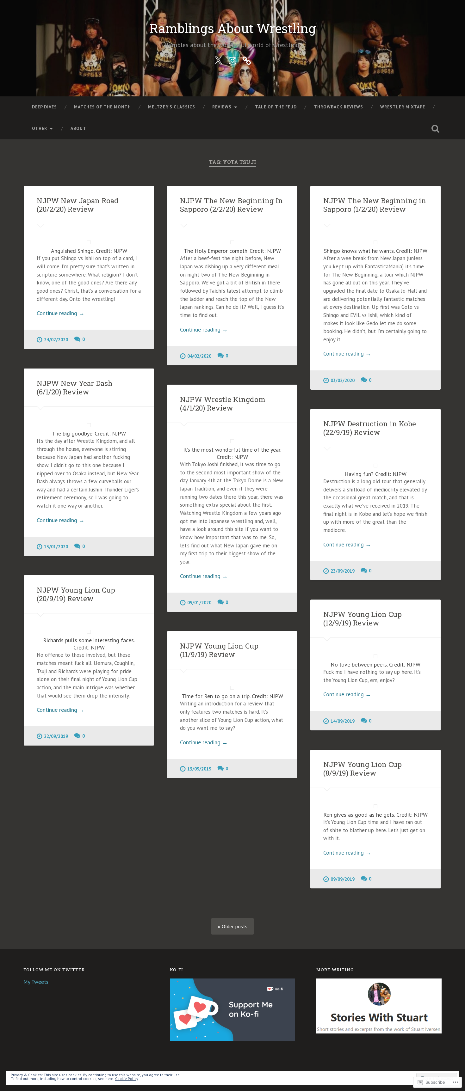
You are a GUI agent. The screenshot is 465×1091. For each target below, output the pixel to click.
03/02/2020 (343, 380)
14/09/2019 (343, 721)
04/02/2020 (199, 356)
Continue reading (60, 313)
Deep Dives (44, 107)
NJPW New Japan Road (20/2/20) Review (78, 205)
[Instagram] (232, 59)
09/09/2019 (343, 879)
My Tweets (35, 981)
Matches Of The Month (102, 107)
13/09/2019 (199, 769)
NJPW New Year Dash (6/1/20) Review (75, 387)
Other (39, 128)
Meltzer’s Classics (171, 107)
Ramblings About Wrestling (232, 28)
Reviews (222, 107)
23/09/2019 (343, 571)
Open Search (435, 128)
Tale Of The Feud (276, 107)
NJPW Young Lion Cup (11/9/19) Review (219, 650)
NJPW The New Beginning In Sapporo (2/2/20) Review (231, 205)
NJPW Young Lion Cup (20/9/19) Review (76, 594)
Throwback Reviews (338, 107)
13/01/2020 (56, 547)
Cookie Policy (126, 1078)
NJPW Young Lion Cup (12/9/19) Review (362, 618)
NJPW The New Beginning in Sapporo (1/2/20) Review (374, 205)
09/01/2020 (199, 603)
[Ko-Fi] (247, 59)
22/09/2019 (56, 736)
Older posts (234, 926)
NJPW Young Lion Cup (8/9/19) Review (362, 768)
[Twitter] (218, 59)
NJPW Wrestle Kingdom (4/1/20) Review (222, 403)
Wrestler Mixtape (402, 107)
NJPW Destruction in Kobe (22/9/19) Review (369, 428)
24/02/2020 (56, 340)
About (78, 128)
